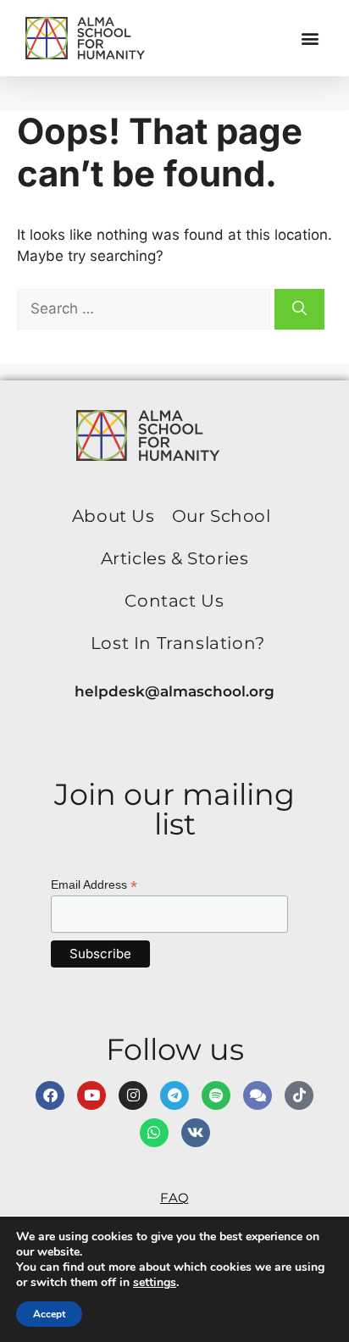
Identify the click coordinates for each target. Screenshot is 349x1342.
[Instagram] (133, 1095)
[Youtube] (91, 1095)
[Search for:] (145, 308)
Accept (49, 1314)
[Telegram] (174, 1095)
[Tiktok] (299, 1095)
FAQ (174, 1198)
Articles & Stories (175, 558)
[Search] (299, 309)
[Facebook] (50, 1095)
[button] (310, 39)
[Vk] (195, 1132)
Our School (221, 516)
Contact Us (174, 601)
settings (154, 1282)
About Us (113, 516)
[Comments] (257, 1095)
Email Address (94, 885)
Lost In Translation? (178, 643)
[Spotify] (216, 1095)
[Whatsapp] (154, 1132)
